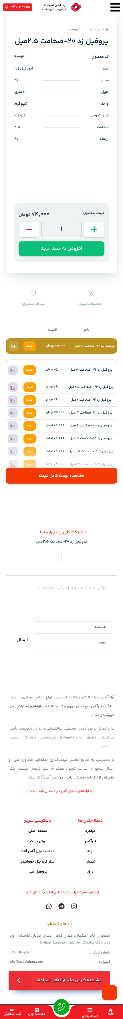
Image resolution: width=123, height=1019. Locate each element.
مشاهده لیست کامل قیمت (61, 476)
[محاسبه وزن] (37, 1010)
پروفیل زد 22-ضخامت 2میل (91, 400)
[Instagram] (74, 906)
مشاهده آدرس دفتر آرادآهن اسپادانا (69, 980)
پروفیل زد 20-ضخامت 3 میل (90, 413)
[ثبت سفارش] (12, 1010)
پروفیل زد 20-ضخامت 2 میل (91, 425)
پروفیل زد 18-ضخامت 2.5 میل (90, 451)
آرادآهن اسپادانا (97, 29)
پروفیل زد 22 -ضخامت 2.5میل (91, 387)
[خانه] (111, 1010)
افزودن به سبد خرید (61, 248)
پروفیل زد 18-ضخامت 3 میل (91, 438)
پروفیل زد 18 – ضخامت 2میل (91, 464)
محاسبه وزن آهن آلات (38, 851)
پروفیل (73, 29)
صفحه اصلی (37, 831)
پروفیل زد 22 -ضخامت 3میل (91, 370)
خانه (111, 1014)
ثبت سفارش (12, 1014)
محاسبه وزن (37, 1014)
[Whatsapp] (49, 906)
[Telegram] (61, 906)
